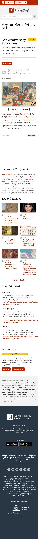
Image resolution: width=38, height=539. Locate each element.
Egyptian (30, 117)
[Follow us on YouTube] (29, 471)
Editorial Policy (15, 457)
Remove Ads (31, 135)
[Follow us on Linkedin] (21, 471)
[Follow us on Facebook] (9, 471)
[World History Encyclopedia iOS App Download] (12, 444)
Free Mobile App (21, 2)
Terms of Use (8, 459)
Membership (10, 2)
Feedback (32, 455)
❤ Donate (7, 63)
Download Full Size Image (19, 109)
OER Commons (21, 392)
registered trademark (18, 495)
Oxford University (28, 383)
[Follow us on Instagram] (25, 471)
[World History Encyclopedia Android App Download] (26, 444)
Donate (6, 369)
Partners (19, 459)
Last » (22, 280)
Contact (12, 455)
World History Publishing (14, 480)
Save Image (6, 78)
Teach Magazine (23, 394)
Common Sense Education (12, 387)
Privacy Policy (29, 457)
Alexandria (29, 120)
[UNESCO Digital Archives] (19, 510)
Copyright (26, 184)
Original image (7, 174)
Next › (15, 280)
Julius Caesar (19, 114)
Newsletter (22, 455)
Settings (19, 461)
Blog (6, 457)
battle (9, 117)
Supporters (28, 459)
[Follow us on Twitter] (13, 471)
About (4, 455)
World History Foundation (12, 476)
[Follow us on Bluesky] (17, 471)
